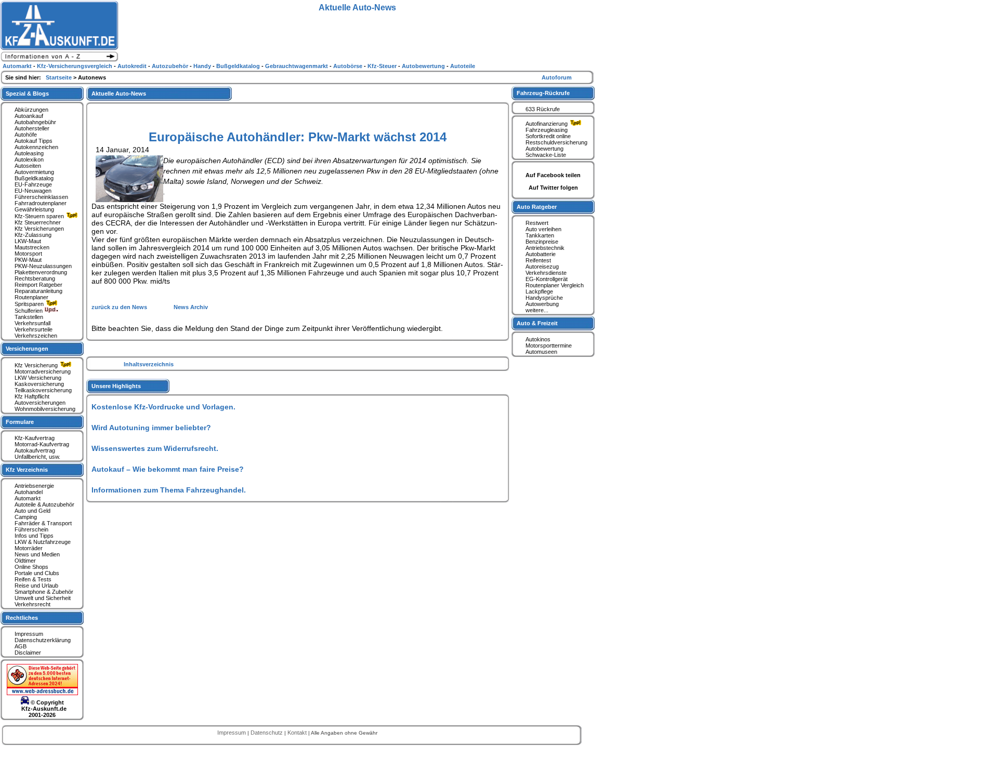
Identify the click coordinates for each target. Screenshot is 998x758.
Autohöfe (26, 134)
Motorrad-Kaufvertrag (42, 444)
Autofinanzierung (547, 124)
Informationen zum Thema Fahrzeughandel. (168, 490)
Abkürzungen (31, 110)
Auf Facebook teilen (553, 175)
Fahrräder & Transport (43, 523)
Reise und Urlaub (36, 585)
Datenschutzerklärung (43, 640)
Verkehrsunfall (32, 323)
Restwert (537, 223)
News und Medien (37, 554)
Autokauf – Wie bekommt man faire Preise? (167, 469)
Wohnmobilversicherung (45, 409)
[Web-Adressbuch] (42, 693)
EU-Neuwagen (33, 191)
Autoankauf (29, 116)
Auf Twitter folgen (553, 187)
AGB (21, 646)
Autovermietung (34, 172)
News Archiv (191, 307)
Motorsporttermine (549, 345)
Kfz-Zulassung (33, 235)
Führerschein (31, 529)
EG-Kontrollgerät (547, 279)
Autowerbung (542, 304)
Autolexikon (29, 159)
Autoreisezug (542, 266)
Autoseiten (28, 166)
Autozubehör (171, 66)
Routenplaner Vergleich (555, 285)
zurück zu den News (120, 307)
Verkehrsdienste (546, 273)
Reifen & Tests (33, 579)
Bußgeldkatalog (34, 178)
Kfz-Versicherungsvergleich (75, 66)
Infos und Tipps (34, 536)
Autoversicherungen (40, 403)
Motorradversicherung (43, 371)
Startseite (59, 77)
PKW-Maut (28, 260)
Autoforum (557, 77)
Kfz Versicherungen (39, 228)
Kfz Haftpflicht (32, 396)
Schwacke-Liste (546, 155)
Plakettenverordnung (41, 272)
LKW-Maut (28, 241)
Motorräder (29, 548)
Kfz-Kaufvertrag (35, 438)
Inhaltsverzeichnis (149, 364)
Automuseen (541, 352)
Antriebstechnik (545, 248)
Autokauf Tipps (33, 141)
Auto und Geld (32, 511)
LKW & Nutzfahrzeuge (43, 542)
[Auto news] (59, 60)
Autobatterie (541, 254)
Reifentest (538, 260)
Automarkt (28, 498)
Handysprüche (544, 298)
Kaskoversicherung (39, 384)
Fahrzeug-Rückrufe (543, 93)
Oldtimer (25, 560)
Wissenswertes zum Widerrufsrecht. (154, 448)
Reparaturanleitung (38, 291)
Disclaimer (28, 652)
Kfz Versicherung (37, 365)
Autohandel (29, 492)
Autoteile (462, 66)
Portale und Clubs (37, 573)
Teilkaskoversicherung (43, 390)
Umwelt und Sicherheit (43, 598)
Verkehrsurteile (33, 329)
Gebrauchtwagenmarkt (297, 66)
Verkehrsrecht (32, 604)
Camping (26, 517)
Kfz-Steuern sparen (40, 216)
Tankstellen (29, 317)
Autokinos (538, 339)
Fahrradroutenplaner (41, 203)
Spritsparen (30, 304)
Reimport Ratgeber (38, 285)
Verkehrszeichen (36, 336)
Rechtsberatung (35, 278)
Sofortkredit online (548, 136)
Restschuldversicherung (556, 142)
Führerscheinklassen (41, 197)
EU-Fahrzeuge (33, 184)
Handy (203, 66)
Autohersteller (32, 128)
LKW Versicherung (38, 378)
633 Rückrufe (543, 109)
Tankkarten (540, 235)
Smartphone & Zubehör (44, 592)
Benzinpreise (542, 241)
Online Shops (31, 567)
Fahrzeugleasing (547, 130)
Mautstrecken (32, 247)
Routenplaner (31, 297)
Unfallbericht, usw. (37, 457)
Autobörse (348, 66)
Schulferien (29, 311)
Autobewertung (544, 148)
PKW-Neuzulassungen (43, 266)
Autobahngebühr (35, 122)
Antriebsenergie (34, 486)
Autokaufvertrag (35, 450)
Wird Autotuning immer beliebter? (151, 427)
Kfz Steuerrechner (38, 222)
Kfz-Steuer (382, 66)
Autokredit (132, 66)
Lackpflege (539, 291)
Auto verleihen (543, 229)
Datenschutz (267, 732)
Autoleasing (29, 153)
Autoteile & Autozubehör (44, 504)
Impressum (29, 634)
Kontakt (297, 732)
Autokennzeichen (36, 147)
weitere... (537, 310)
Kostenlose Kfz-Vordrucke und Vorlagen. (163, 407)
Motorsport (28, 253)
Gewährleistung (34, 209)
